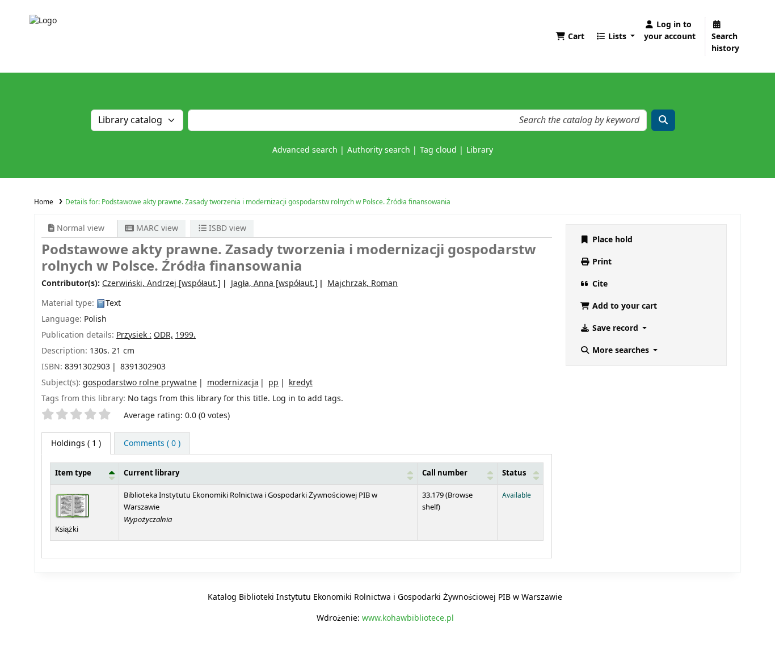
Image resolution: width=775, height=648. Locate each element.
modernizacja (233, 383)
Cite (599, 284)
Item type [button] (73, 473)
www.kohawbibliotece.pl (408, 618)
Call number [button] (444, 473)
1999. (185, 335)
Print (601, 262)
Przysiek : (133, 335)
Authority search (378, 150)
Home (43, 202)
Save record (615, 328)
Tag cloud (438, 150)
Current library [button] (151, 473)
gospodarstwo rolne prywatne (140, 383)
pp (273, 383)
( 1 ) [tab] (76, 443)
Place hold (611, 240)
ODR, (163, 335)
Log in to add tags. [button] (307, 399)
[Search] (663, 120)
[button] (570, 36)
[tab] (152, 443)
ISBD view (226, 228)
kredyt (301, 383)
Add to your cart (623, 306)
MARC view (156, 228)
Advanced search (305, 150)
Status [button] (514, 473)
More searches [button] (620, 350)
